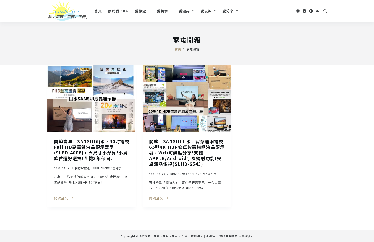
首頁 (98, 10)
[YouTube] (311, 11)
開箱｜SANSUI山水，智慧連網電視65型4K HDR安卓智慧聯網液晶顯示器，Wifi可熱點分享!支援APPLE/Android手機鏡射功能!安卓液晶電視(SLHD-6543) (187, 152)
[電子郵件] (317, 11)
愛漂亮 (184, 10)
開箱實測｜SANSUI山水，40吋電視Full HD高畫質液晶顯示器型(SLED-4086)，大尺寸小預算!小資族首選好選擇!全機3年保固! (91, 149)
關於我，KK (118, 10)
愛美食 (162, 10)
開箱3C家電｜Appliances (92, 168)
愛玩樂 (206, 10)
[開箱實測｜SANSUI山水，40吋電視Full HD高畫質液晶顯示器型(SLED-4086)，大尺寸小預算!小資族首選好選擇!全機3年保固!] (91, 98)
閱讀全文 (61, 198)
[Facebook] (298, 11)
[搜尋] (325, 11)
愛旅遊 (140, 10)
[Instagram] (304, 11)
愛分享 (228, 10)
